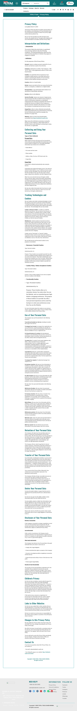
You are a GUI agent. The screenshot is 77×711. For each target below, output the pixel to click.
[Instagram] (63, 9)
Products (25, 8)
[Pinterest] (65, 9)
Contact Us (26, 11)
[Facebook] (58, 9)
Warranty (42, 8)
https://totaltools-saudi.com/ (40, 118)
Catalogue (31, 8)
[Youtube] (73, 9)
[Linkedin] (68, 9)
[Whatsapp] (70, 9)
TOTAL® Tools (34, 14)
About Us (37, 8)
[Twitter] (60, 9)
